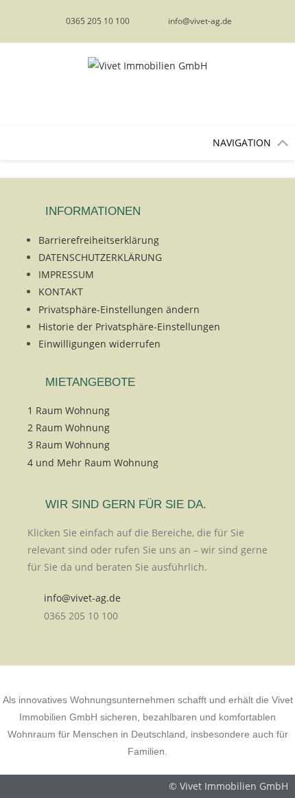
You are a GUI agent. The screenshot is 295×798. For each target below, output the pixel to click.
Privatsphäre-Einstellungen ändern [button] (119, 309)
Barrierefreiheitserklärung (98, 240)
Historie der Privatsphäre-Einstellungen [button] (129, 326)
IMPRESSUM (66, 274)
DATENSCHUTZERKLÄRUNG (100, 257)
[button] (242, 143)
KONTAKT (60, 291)
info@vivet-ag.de (82, 597)
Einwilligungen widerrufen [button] (99, 343)
